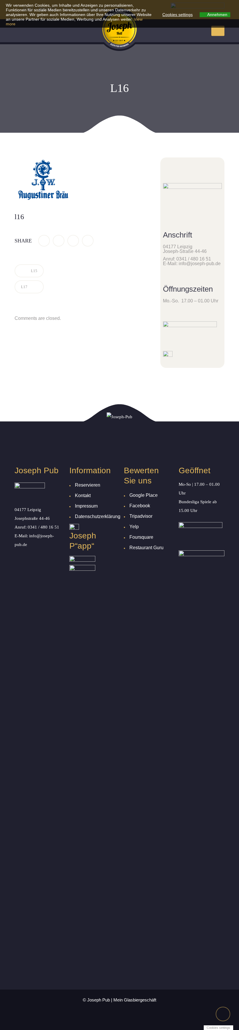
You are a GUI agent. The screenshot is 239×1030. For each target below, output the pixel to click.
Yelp (134, 526)
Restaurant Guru (146, 547)
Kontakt (83, 495)
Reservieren (87, 485)
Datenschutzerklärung (97, 516)
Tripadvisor (140, 516)
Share (23, 241)
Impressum (86, 506)
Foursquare (141, 537)
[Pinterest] (88, 241)
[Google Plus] (73, 241)
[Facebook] (44, 241)
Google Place (143, 495)
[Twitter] (58, 241)
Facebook (139, 505)
